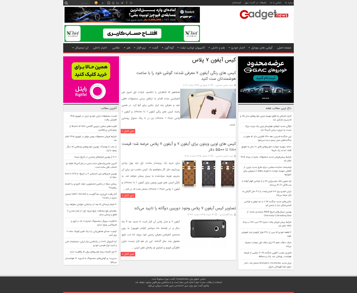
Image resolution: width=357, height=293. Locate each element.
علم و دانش (218, 48)
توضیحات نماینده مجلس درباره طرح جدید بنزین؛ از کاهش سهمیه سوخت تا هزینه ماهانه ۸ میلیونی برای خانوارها (267, 171)
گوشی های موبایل (262, 48)
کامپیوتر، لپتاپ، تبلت (192, 48)
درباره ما (289, 2)
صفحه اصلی (284, 48)
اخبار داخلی (100, 48)
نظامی (116, 48)
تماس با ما (275, 2)
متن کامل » (128, 131)
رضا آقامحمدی (226, 214)
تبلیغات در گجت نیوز (255, 2)
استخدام (236, 2)
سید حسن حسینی (224, 85)
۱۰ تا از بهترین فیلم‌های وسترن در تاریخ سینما (95, 157)
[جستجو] (66, 3)
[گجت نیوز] (264, 20)
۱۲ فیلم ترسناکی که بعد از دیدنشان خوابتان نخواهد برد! (91, 204)
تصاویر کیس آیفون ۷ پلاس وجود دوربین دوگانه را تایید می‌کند (185, 208)
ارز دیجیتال (81, 48)
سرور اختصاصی (181, 285)
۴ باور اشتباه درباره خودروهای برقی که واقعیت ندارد (93, 252)
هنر (128, 48)
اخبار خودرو (238, 48)
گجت (155, 48)
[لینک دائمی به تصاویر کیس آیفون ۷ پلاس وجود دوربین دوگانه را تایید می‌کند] (208, 247)
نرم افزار (141, 48)
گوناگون (169, 48)
